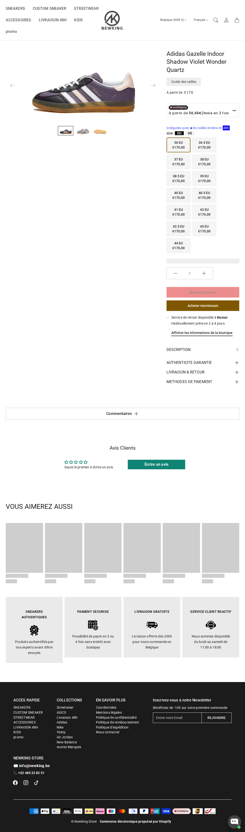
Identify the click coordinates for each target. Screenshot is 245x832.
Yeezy (61, 732)
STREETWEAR (86, 8)
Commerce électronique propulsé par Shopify (135, 821)
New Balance (67, 742)
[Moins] (175, 273)
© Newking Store (84, 821)
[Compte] (226, 20)
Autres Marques (69, 747)
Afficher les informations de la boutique (202, 333)
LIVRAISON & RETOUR (186, 372)
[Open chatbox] (234, 822)
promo (11, 31)
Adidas (62, 722)
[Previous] (12, 85)
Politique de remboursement (117, 722)
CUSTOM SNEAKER (49, 8)
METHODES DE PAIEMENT (189, 381)
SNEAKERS (15, 8)
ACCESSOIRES (18, 20)
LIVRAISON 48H (53, 20)
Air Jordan (65, 737)
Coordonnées (106, 707)
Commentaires (119, 413)
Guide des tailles (183, 82)
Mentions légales (109, 712)
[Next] (153, 85)
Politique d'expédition (112, 727)
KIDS (78, 20)
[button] (15, 782)
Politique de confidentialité (116, 717)
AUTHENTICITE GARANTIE (189, 362)
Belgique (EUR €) (172, 20)
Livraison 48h (67, 717)
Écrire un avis (157, 464)
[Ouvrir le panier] (237, 20)
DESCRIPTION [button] (178, 349)
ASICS (61, 712)
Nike (60, 727)
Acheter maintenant (203, 306)
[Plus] (204, 273)
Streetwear (65, 707)
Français (200, 20)
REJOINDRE (216, 718)
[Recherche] (216, 20)
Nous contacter (108, 732)
